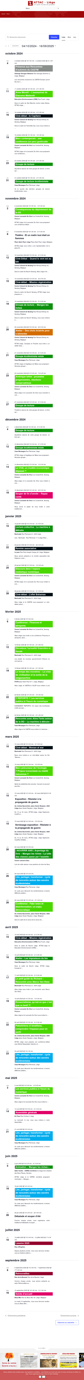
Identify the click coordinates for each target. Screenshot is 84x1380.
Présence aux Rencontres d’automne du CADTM (29, 68)
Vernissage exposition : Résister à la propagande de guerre (33, 826)
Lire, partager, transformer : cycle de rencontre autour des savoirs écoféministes (33, 880)
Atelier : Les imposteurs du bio (32, 958)
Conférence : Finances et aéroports (29, 624)
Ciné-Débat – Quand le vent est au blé (33, 260)
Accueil (3, 14)
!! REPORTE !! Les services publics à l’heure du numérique (32, 700)
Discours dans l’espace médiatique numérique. (28, 570)
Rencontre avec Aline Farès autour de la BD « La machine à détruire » (34, 720)
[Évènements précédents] (5, 46)
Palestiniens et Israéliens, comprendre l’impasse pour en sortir (31, 1028)
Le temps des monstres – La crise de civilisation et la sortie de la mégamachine (33, 674)
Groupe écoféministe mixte (30, 356)
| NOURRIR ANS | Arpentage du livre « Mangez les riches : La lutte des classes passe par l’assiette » (33, 853)
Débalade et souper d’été (28, 1216)
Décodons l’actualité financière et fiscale (33, 650)
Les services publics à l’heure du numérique (33, 1090)
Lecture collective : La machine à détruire (33, 528)
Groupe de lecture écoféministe (32, 181)
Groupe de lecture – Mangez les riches (32, 306)
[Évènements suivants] (8, 46)
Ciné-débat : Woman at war (30, 747)
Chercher (54, 37)
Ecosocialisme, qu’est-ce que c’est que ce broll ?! (34, 1003)
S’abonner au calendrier (66, 1322)
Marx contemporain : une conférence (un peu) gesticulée (32, 140)
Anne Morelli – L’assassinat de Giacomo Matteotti (31, 94)
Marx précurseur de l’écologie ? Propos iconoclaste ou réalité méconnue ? (32, 771)
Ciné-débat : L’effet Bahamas (31, 594)
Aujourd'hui (15, 46)
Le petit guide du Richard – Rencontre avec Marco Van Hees (32, 980)
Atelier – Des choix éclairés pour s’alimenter (33, 332)
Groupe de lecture (25, 164)
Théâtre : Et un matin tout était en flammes (32, 237)
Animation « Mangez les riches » (32, 1167)
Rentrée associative (26, 548)
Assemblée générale (26, 1112)
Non (43, 1377)
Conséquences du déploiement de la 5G (33, 211)
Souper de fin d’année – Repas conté (32, 495)
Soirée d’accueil (24, 1293)
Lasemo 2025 (22, 1243)
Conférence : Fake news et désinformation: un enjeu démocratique (29, 906)
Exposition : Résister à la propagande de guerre (28, 800)
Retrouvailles (22, 1273)
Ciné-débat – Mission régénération (33, 282)
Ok (40, 1377)
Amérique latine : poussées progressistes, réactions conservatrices (30, 379)
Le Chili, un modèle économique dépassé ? (32, 469)
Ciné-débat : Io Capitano (28, 115)
